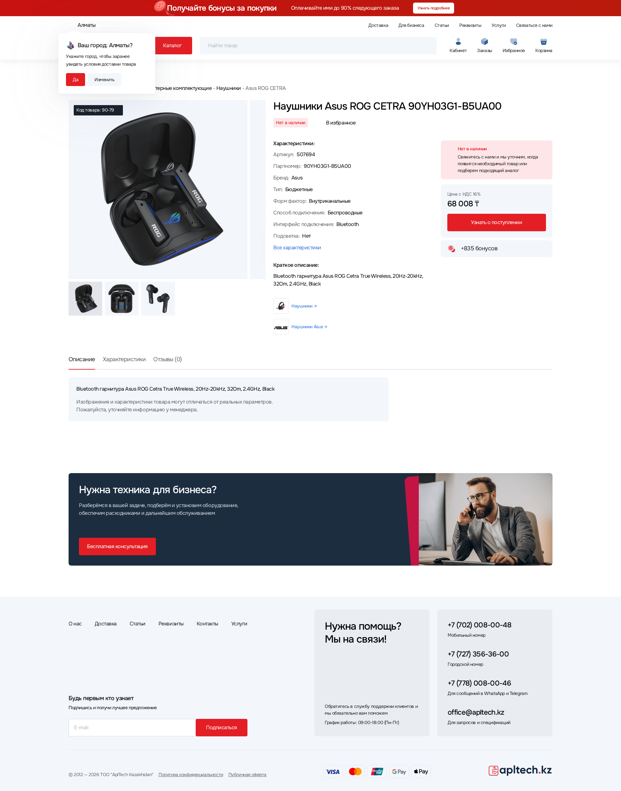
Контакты (207, 623)
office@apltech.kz (476, 712)
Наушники (228, 88)
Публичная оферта (247, 774)
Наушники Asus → (309, 327)
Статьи (442, 25)
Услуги (499, 25)
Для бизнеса (411, 25)
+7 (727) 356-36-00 (478, 654)
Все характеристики (297, 247)
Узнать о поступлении (496, 222)
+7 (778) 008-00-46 (479, 683)
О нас (75, 623)
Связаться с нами (534, 25)
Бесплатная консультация (117, 546)
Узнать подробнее (434, 8)
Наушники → (304, 306)
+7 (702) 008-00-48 (479, 625)
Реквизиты (470, 25)
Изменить (104, 79)
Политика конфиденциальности (190, 774)
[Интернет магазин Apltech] (520, 770)
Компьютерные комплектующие (174, 88)
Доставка (378, 25)
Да (75, 79)
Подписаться (221, 727)
